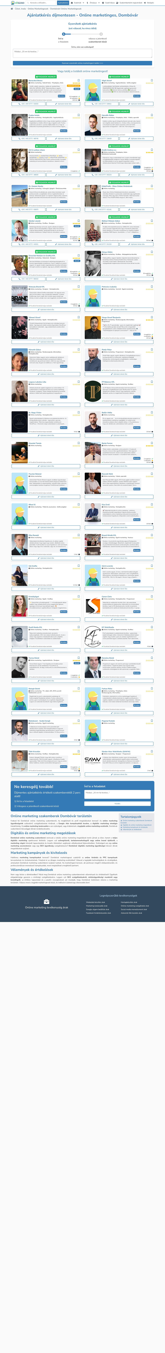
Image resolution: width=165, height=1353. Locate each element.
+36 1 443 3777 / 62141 (102, 209)
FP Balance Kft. (108, 382)
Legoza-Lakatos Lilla (37, 382)
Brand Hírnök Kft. (109, 535)
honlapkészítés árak (129, 902)
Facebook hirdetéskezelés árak (98, 913)
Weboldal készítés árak (95, 902)
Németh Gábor (35, 349)
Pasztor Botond (35, 474)
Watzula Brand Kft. (37, 287)
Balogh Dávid (34, 688)
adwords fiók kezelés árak (131, 913)
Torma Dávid (34, 658)
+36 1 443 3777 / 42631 (29, 244)
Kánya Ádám (107, 252)
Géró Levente (107, 566)
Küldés (117, 803)
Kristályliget (34, 596)
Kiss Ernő (106, 504)
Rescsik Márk (107, 474)
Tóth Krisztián (34, 751)
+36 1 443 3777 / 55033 (29, 104)
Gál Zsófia (33, 566)
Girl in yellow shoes (37, 150)
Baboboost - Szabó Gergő (39, 721)
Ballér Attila (107, 412)
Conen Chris (107, 596)
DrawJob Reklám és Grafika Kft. (42, 255)
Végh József (107, 80)
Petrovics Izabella (109, 287)
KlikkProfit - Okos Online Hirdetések (117, 186)
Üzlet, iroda (20, 8)
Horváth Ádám (108, 115)
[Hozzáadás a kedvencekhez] (79, 80)
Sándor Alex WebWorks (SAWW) (116, 751)
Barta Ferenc (107, 443)
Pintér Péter (107, 349)
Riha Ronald (34, 535)
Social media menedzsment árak (134, 909)
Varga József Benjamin (111, 317)
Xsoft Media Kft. (35, 627)
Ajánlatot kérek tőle (64, 104)
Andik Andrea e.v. (109, 150)
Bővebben (61, 96)
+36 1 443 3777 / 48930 (29, 175)
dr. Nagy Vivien (35, 412)
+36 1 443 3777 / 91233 (102, 244)
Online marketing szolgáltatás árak (135, 906)
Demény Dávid (108, 658)
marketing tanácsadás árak (96, 906)
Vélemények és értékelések (132, 829)
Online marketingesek (38, 8)
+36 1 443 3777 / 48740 (29, 138)
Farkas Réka (107, 688)
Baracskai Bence (35, 80)
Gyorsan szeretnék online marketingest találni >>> (82, 63)
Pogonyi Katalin (108, 721)
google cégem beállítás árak (97, 909)
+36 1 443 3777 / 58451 (102, 104)
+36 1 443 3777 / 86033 (29, 279)
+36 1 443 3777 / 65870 (29, 209)
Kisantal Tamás (35, 443)
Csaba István (34, 115)
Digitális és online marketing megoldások (137, 825)
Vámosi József (34, 317)
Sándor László (34, 221)
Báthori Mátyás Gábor (111, 221)
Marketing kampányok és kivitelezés (135, 827)
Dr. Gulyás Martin (36, 186)
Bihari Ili (32, 504)
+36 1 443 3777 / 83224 (102, 175)
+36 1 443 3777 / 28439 (102, 138)
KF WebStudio (108, 627)
